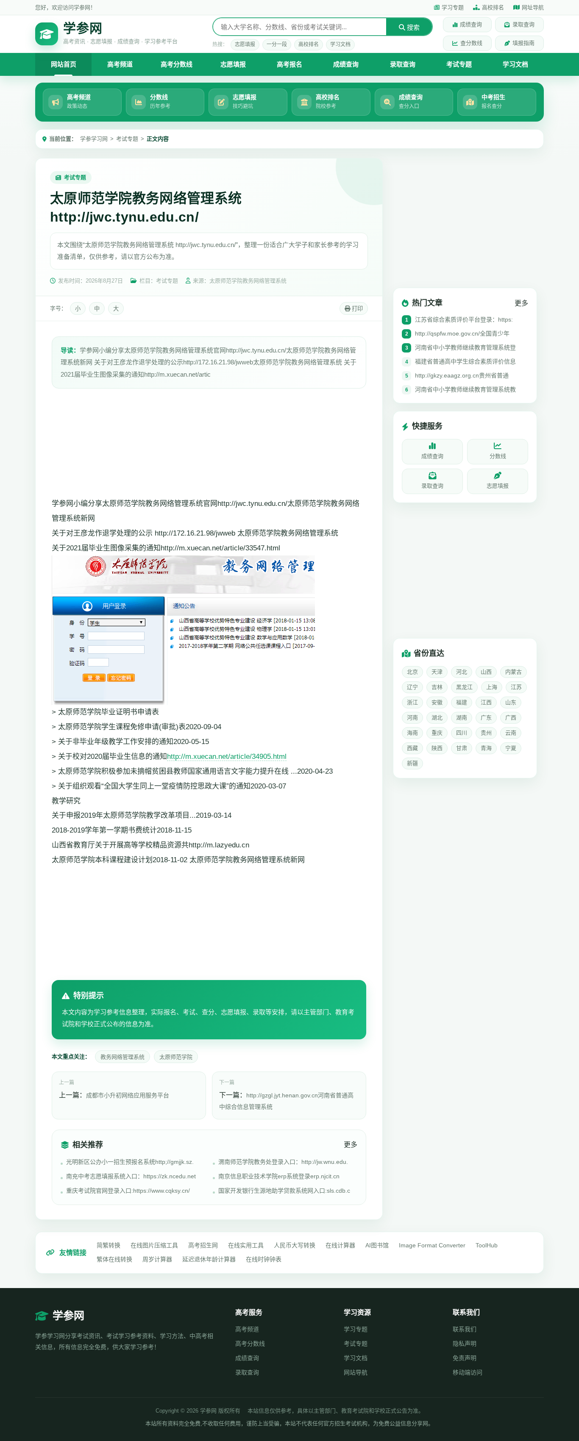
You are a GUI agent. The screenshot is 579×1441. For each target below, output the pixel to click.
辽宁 (412, 687)
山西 (486, 672)
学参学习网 (94, 139)
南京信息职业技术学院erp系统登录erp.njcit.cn (279, 1176)
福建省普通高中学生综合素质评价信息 (465, 361)
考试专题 (459, 64)
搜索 (412, 27)
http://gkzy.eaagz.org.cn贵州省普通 (462, 375)
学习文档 (340, 44)
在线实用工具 (246, 1245)
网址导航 (533, 7)
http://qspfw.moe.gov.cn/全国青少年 (462, 333)
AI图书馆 (377, 1245)
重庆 (437, 733)
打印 (356, 308)
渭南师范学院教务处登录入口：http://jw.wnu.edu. (283, 1161)
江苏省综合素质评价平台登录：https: (464, 320)
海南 (412, 733)
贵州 (486, 733)
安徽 (437, 702)
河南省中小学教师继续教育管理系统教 (465, 389)
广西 (510, 717)
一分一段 (277, 44)
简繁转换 (108, 1245)
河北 (461, 672)
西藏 (412, 748)
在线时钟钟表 (263, 1259)
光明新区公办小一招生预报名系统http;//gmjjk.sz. (130, 1161)
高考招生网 (203, 1245)
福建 (461, 702)
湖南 (461, 717)
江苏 (516, 687)
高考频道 (120, 64)
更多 (350, 1144)
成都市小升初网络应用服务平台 (127, 1095)
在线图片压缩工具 (154, 1245)
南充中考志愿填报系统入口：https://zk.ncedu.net (131, 1176)
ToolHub (487, 1245)
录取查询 (523, 24)
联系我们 (464, 1329)
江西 (486, 702)
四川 (461, 733)
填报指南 (523, 43)
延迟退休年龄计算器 (209, 1259)
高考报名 (289, 64)
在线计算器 (340, 1245)
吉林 (437, 687)
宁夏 (510, 748)
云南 (510, 733)
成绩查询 (471, 24)
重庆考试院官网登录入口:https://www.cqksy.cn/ (128, 1190)
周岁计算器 (157, 1259)
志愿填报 (245, 44)
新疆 (412, 763)
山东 (510, 702)
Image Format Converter (432, 1245)
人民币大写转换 (294, 1245)
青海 (486, 748)
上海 (491, 687)
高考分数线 (176, 64)
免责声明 (464, 1358)
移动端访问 (467, 1372)
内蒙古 (513, 672)
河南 (412, 717)
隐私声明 (464, 1343)
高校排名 (493, 7)
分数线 (498, 456)
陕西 (437, 748)
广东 (486, 717)
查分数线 (471, 43)
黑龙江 (464, 687)
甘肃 (461, 748)
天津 (437, 672)
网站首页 (63, 64)
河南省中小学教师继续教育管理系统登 (465, 347)
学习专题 (453, 7)
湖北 (437, 717)
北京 (412, 672)
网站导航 (355, 1372)
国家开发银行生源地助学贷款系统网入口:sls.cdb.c (284, 1190)
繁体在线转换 (114, 1259)
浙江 (412, 702)
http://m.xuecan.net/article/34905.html (227, 756)
